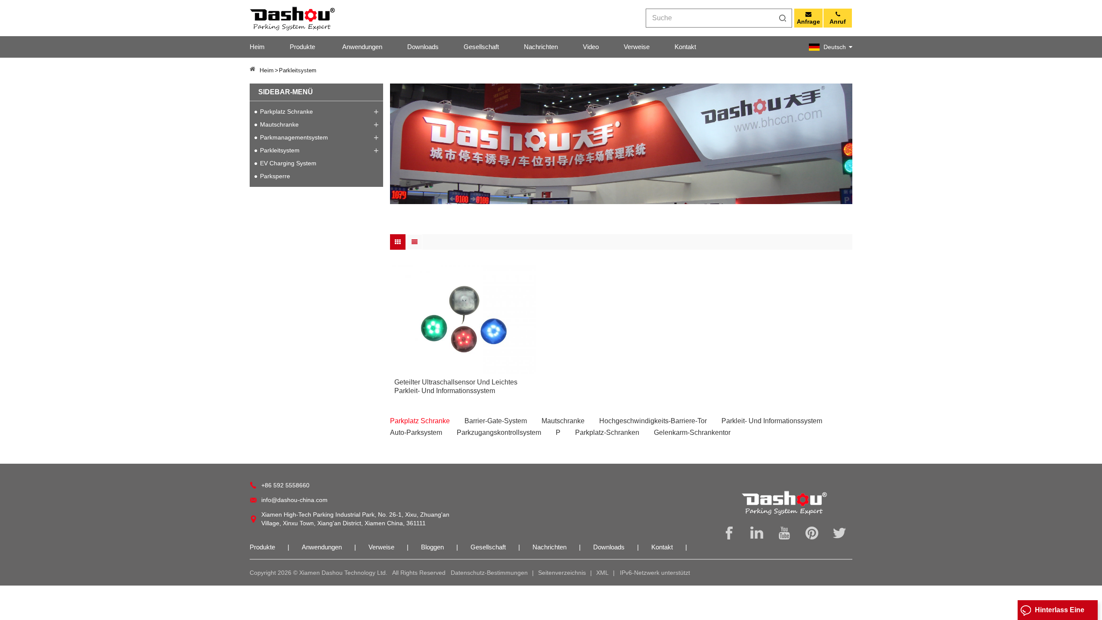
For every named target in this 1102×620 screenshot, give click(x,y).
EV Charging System (288, 163)
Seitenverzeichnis (562, 572)
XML (602, 572)
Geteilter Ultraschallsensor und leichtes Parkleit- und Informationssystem (455, 386)
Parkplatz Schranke (286, 111)
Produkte (302, 46)
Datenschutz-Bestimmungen (489, 572)
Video (591, 46)
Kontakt (685, 46)
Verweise (637, 46)
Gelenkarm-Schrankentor (692, 432)
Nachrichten (541, 46)
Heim (257, 46)
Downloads (423, 46)
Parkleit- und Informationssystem (771, 421)
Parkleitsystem (280, 150)
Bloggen (433, 547)
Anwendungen (362, 46)
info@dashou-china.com (294, 499)
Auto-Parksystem (416, 432)
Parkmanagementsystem (294, 137)
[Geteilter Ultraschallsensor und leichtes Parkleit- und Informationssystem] (463, 319)
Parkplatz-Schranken (607, 432)
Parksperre (275, 176)
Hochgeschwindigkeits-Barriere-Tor (653, 421)
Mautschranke (279, 124)
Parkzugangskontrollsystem (499, 432)
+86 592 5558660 (285, 485)
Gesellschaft (481, 46)
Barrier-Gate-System (495, 421)
